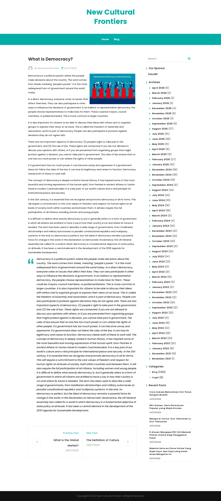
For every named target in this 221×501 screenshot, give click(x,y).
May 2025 (158, 144)
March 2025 (159, 154)
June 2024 (158, 200)
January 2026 (160, 103)
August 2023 (160, 251)
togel (155, 377)
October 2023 (160, 241)
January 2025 (160, 164)
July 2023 (158, 256)
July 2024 (158, 195)
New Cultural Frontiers (110, 16)
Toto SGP (153, 74)
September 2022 (162, 307)
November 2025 (162, 113)
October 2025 (160, 118)
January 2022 (160, 348)
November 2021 (161, 358)
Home (105, 39)
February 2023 (161, 282)
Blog (116, 39)
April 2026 (158, 87)
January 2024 (160, 225)
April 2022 (158, 333)
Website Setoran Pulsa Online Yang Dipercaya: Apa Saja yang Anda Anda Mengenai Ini (170, 451)
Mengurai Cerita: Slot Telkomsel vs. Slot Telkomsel (170, 420)
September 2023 (162, 246)
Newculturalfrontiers (48, 68)
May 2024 (158, 205)
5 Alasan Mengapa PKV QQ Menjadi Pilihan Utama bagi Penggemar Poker (170, 435)
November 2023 (162, 236)
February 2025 (161, 159)
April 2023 (158, 271)
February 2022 (161, 343)
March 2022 (159, 338)
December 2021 (161, 353)
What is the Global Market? (66, 442)
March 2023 (159, 276)
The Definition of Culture (102, 440)
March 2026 (159, 93)
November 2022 (162, 297)
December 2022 (162, 292)
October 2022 (160, 302)
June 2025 (158, 139)
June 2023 (158, 261)
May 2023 (158, 266)
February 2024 (161, 220)
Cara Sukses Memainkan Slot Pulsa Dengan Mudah (170, 393)
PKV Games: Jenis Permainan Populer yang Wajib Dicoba (166, 407)
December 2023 (162, 230)
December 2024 (162, 169)
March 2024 (159, 215)
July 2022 (158, 317)
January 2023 (160, 287)
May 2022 (158, 328)
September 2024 (162, 184)
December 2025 (162, 108)
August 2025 (160, 128)
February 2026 (161, 98)
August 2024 (160, 190)
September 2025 (162, 123)
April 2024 (158, 210)
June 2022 (158, 322)
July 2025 (158, 133)
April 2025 (158, 149)
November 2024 (162, 174)
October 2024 (161, 179)
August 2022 (160, 312)
